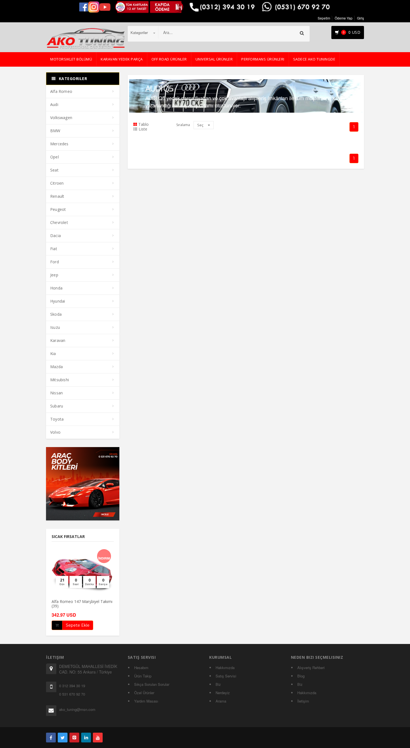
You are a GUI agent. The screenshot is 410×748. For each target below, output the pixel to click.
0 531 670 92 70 (72, 694)
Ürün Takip (142, 676)
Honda (56, 288)
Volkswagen (61, 117)
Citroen (57, 183)
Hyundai (57, 301)
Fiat (53, 248)
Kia (53, 353)
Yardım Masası (146, 701)
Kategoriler (140, 32)
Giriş (360, 18)
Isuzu (55, 327)
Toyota (57, 419)
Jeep (54, 275)
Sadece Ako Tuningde (314, 59)
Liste (143, 129)
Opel (54, 157)
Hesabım (141, 667)
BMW (55, 130)
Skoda (56, 314)
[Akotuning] (51, 737)
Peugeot (58, 209)
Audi (54, 104)
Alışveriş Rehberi (311, 667)
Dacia (55, 235)
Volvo (55, 432)
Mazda (56, 366)
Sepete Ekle (78, 625)
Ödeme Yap (344, 18)
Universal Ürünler (214, 59)
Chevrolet (59, 222)
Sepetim (324, 18)
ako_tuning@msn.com (77, 709)
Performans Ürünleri (262, 59)
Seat (54, 170)
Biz (218, 684)
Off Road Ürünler (169, 59)
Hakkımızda (225, 667)
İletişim (303, 701)
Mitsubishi (59, 379)
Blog (301, 676)
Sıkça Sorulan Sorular (151, 684)
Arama (221, 701)
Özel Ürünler (144, 692)
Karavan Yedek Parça (122, 59)
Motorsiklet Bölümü (71, 59)
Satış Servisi (226, 676)
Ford (54, 261)
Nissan (56, 392)
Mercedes (59, 143)
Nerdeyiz (223, 692)
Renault (57, 196)
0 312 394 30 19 (72, 685)
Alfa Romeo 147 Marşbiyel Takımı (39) (82, 603)
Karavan (57, 340)
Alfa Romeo (61, 91)
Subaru (56, 406)
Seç (200, 124)
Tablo (143, 124)
